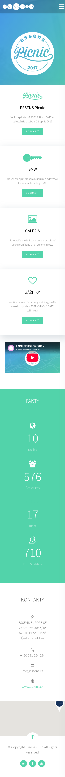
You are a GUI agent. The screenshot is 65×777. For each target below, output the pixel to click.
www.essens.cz (32, 686)
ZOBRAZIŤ (32, 131)
